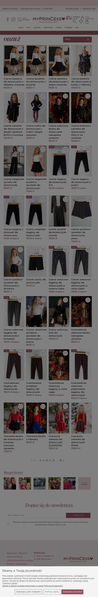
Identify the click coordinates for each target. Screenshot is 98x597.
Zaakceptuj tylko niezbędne (28, 592)
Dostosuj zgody (52, 592)
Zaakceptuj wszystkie (72, 592)
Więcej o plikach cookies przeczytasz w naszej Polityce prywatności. (32, 586)
